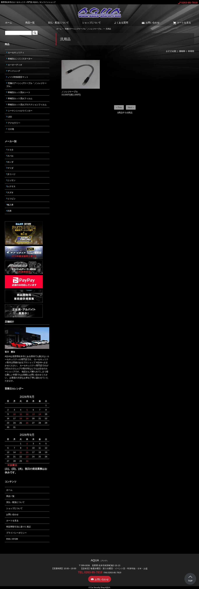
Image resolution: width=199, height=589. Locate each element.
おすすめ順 (171, 51)
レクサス (11, 186)
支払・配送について (58, 22)
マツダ (10, 168)
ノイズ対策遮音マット (17, 77)
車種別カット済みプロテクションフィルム (27, 104)
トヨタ (10, 150)
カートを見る (184, 22)
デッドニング (13, 71)
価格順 (182, 51)
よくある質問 (121, 22)
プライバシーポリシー (16, 533)
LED (9, 117)
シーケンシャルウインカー (19, 111)
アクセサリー (13, 123)
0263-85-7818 (189, 2)
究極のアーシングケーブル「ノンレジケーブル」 (84, 29)
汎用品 (108, 29)
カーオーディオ (14, 65)
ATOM (15, 539)
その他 (10, 129)
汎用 (9, 211)
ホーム (8, 22)
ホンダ (10, 162)
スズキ (10, 192)
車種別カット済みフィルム (19, 98)
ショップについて (91, 22)
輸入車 (10, 205)
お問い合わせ (153, 22)
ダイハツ (11, 174)
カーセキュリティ (15, 52)
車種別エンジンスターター (19, 59)
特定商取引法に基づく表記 (18, 527)
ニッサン (11, 180)
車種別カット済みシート (18, 92)
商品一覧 (30, 22)
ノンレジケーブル (69, 91)
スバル (10, 156)
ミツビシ (11, 198)
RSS (8, 539)
